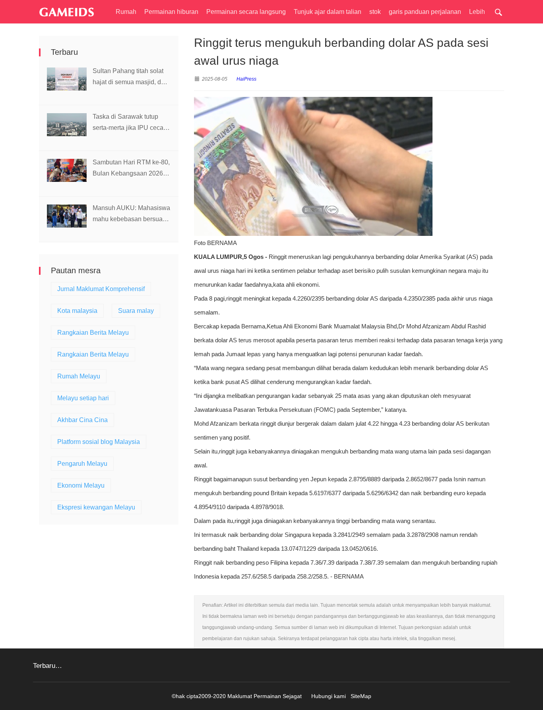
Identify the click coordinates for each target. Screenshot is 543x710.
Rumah (126, 11)
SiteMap (361, 696)
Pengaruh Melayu (82, 463)
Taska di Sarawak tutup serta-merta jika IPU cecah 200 (130, 123)
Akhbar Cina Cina (82, 420)
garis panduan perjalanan (425, 11)
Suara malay (136, 310)
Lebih (477, 11)
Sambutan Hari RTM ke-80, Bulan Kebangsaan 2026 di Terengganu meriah (131, 169)
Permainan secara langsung (246, 11)
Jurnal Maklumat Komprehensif (101, 289)
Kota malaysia (77, 310)
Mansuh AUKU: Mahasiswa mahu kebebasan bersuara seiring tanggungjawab (131, 215)
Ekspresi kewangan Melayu (96, 507)
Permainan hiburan (171, 11)
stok (375, 11)
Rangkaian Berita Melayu (93, 332)
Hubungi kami (328, 696)
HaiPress (246, 79)
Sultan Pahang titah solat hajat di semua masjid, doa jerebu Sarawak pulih (130, 78)
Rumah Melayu (78, 376)
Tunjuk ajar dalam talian (327, 11)
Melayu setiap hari (83, 398)
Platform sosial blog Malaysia (98, 441)
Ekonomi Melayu (81, 485)
